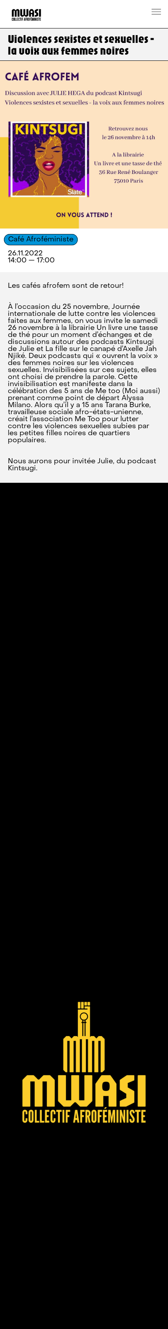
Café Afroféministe (40, 239)
